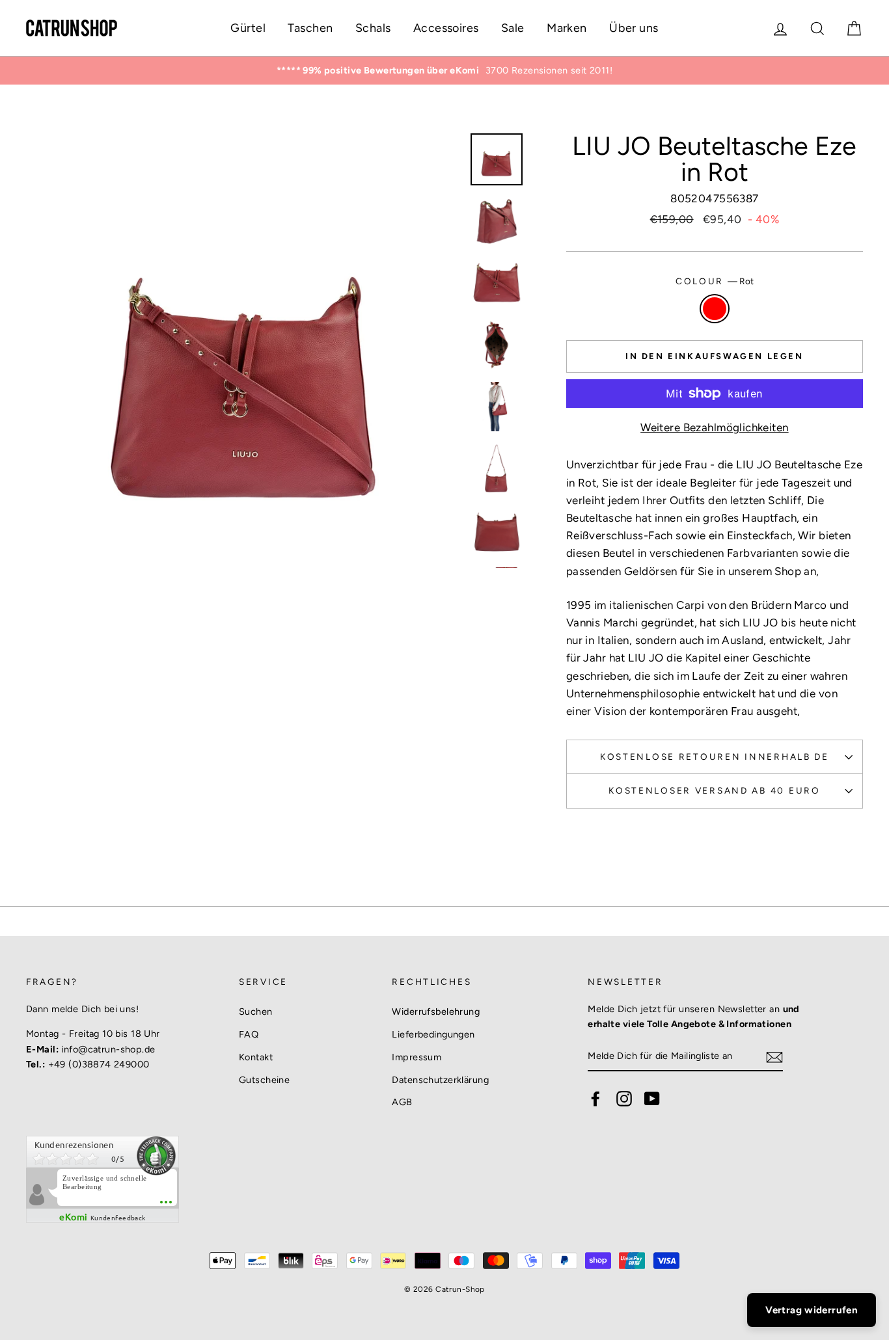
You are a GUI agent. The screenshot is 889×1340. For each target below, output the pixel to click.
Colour (715, 281)
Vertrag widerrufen (811, 1310)
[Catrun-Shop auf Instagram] (624, 1098)
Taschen (310, 28)
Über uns (633, 28)
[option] (444, 70)
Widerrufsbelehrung (436, 1011)
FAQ (248, 1034)
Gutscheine (264, 1080)
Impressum (416, 1057)
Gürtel (248, 28)
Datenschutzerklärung (440, 1080)
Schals (373, 28)
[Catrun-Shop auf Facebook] (595, 1098)
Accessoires (446, 28)
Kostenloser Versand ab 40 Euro (715, 790)
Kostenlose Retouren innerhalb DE (714, 756)
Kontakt (256, 1057)
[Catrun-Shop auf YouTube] (652, 1098)
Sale (513, 28)
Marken (567, 28)
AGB (402, 1102)
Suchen (256, 1011)
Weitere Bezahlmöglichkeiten (714, 427)
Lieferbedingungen (433, 1034)
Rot (715, 308)
